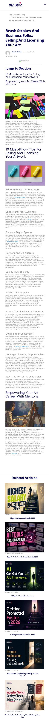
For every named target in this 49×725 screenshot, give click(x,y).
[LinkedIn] (23, 471)
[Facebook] (29, 471)
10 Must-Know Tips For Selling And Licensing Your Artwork (22, 75)
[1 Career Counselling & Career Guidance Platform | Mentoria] (17, 5)
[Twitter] (26, 471)
